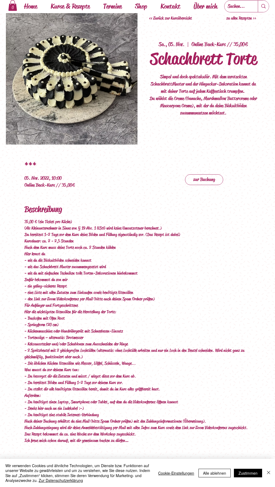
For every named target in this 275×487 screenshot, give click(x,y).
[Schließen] (268, 473)
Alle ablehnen (214, 473)
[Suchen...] (263, 6)
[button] (12, 5)
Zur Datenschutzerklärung (61, 480)
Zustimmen (248, 473)
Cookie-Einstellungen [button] (176, 473)
